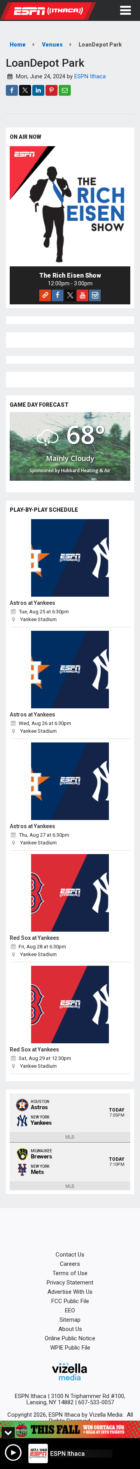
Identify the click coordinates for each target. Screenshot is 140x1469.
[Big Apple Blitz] (70, 1429)
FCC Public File (70, 1301)
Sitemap (70, 1319)
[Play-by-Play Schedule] (70, 558)
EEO (70, 1310)
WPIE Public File (70, 1347)
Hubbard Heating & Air (85, 470)
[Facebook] (57, 295)
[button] (125, 10)
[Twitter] (70, 295)
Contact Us (70, 1254)
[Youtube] (82, 295)
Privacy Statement (70, 1282)
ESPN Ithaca (90, 76)
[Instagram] (95, 295)
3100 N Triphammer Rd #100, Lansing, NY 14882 (76, 1399)
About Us (70, 1329)
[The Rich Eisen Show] (70, 206)
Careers (70, 1263)
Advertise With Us (70, 1291)
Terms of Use (70, 1273)
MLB (70, 1137)
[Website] (45, 295)
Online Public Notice (70, 1338)
